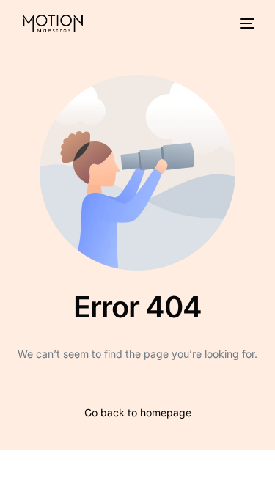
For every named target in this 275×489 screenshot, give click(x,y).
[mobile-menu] (245, 23)
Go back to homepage (137, 412)
